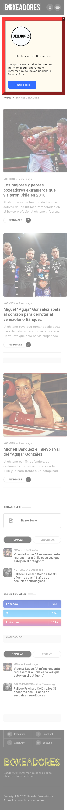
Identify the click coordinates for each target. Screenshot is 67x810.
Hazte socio (22, 84)
